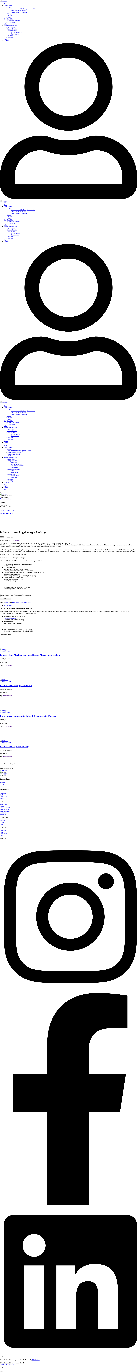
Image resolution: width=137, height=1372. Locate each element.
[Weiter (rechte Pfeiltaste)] (2, 1371)
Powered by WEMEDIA (7, 1364)
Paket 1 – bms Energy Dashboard (16, 685)
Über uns (2, 784)
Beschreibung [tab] (8, 605)
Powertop (3, 814)
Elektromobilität (4, 811)
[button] (68, 499)
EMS (6, 602)
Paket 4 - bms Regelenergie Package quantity (18, 595)
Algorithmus (15, 602)
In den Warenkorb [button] (5, 651)
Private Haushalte (5, 808)
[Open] (0, 200)
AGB (1, 795)
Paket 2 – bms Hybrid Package (14, 746)
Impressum (3, 793)
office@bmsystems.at (6, 513)
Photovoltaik (3, 804)
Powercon (3, 813)
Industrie (2, 806)
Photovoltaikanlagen (10, 618)
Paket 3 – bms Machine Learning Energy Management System (30, 655)
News (1, 786)
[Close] (0, 492)
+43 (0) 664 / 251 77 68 (7, 510)
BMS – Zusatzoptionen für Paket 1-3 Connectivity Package (28, 716)
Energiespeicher (4, 809)
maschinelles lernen (25, 602)
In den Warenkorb (5, 599)
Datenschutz (3, 796)
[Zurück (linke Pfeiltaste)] (0, 1371)
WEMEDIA (36, 1360)
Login (2, 798)
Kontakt (2, 782)
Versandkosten (15, 540)
